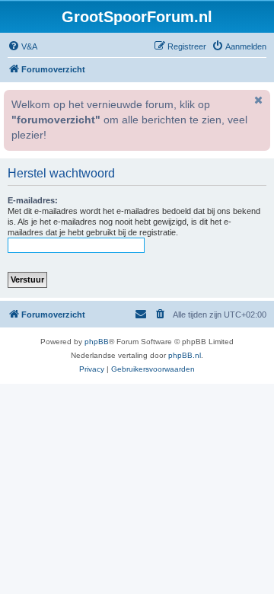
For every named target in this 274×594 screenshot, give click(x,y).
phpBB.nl (184, 355)
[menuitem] (22, 46)
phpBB (96, 341)
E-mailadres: (33, 200)
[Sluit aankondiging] (257, 99)
